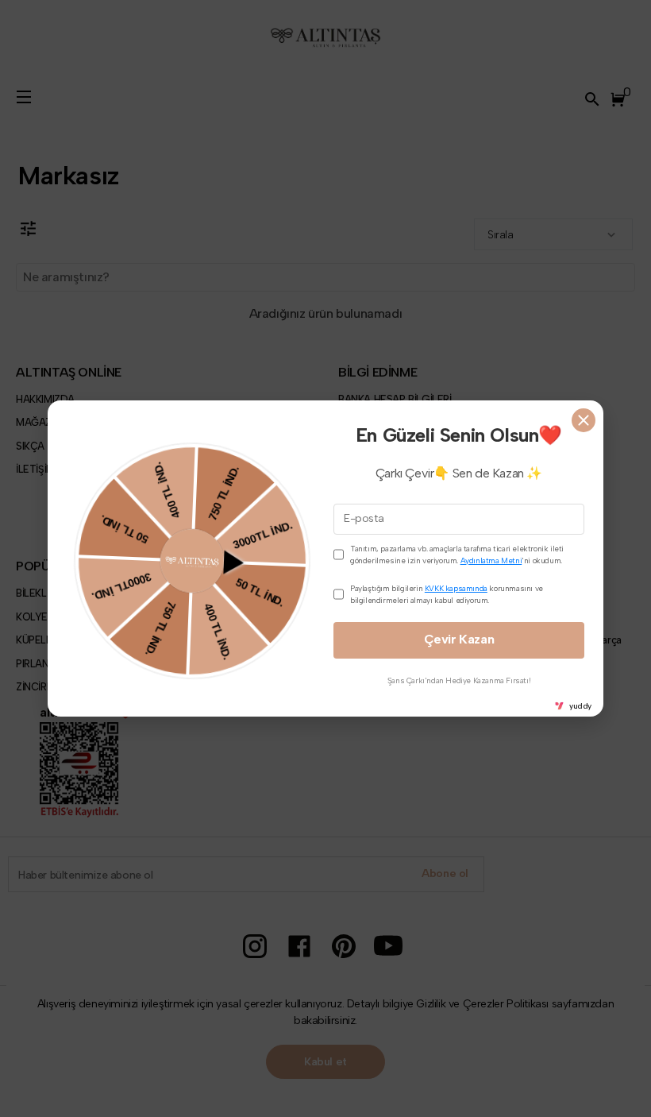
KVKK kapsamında (456, 588)
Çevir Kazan (459, 639)
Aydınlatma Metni (491, 560)
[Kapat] (583, 420)
